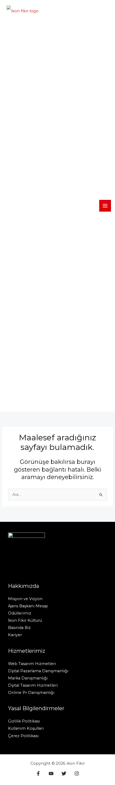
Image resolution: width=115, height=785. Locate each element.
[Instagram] (76, 773)
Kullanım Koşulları (26, 728)
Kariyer (15, 634)
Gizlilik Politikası (24, 721)
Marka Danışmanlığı (28, 678)
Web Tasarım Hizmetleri (32, 663)
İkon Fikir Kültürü (25, 620)
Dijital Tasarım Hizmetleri (33, 685)
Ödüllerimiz (19, 613)
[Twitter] (64, 773)
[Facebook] (38, 773)
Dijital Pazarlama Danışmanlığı (38, 671)
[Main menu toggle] (105, 206)
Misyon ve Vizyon (25, 598)
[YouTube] (51, 773)
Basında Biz (19, 627)
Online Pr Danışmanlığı (31, 692)
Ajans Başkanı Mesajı (28, 606)
